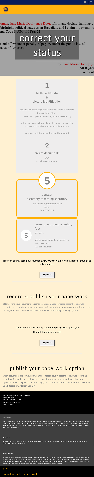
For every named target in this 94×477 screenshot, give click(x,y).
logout (34, 474)
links (18, 474)
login (26, 474)
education (9, 474)
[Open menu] (91, 2)
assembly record (38, 198)
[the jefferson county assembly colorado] (7, 9)
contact (47, 194)
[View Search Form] (85, 2)
